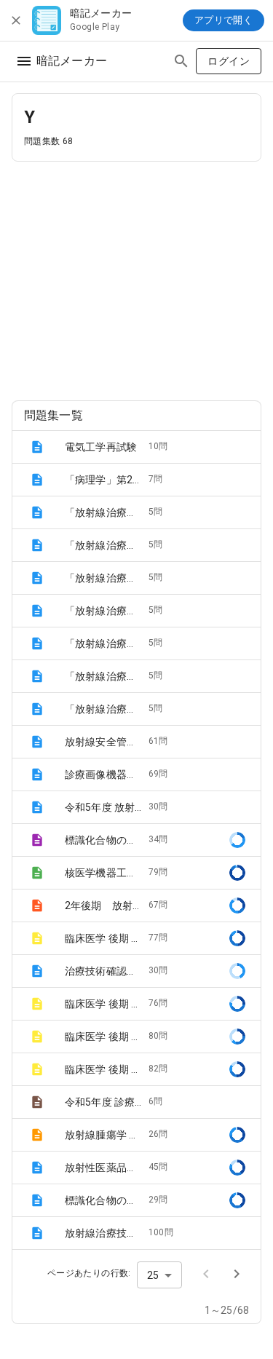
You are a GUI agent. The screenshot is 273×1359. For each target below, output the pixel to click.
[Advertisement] (136, 275)
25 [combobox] (153, 1275)
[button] (136, 447)
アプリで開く (223, 20)
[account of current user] (24, 61)
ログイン (228, 61)
